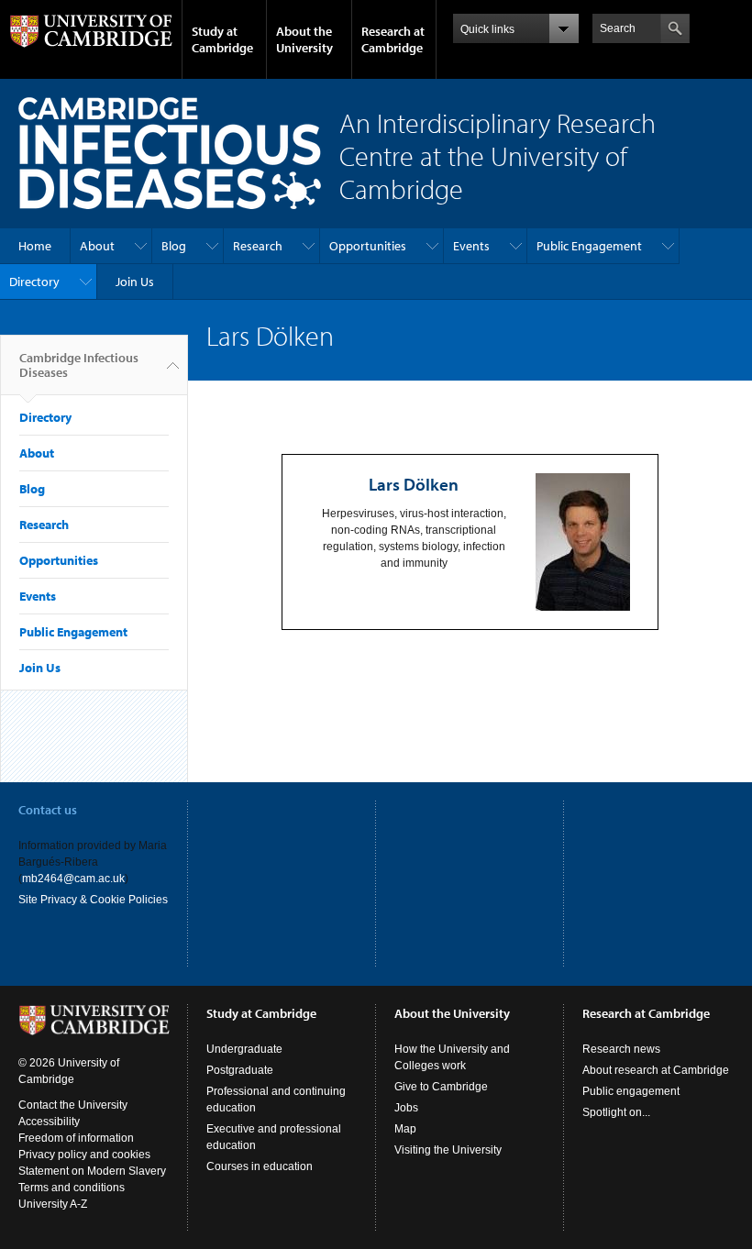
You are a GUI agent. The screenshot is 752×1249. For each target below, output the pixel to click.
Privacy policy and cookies (84, 1154)
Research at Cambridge (393, 39)
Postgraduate (239, 1070)
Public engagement (631, 1091)
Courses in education (259, 1166)
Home (34, 246)
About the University (304, 39)
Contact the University (72, 1105)
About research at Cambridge (655, 1070)
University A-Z (52, 1204)
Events (471, 246)
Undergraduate (244, 1049)
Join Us (135, 281)
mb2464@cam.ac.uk (73, 878)
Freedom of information (76, 1138)
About (97, 246)
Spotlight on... (616, 1112)
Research (257, 246)
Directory (34, 281)
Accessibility (49, 1121)
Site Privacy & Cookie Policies (93, 899)
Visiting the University (448, 1150)
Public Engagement (589, 246)
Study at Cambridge (222, 39)
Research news (621, 1049)
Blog (173, 246)
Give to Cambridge (441, 1086)
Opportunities (367, 246)
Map (405, 1128)
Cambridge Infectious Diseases (78, 365)
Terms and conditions (71, 1187)
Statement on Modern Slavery (92, 1171)
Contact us (47, 809)
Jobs (406, 1107)
